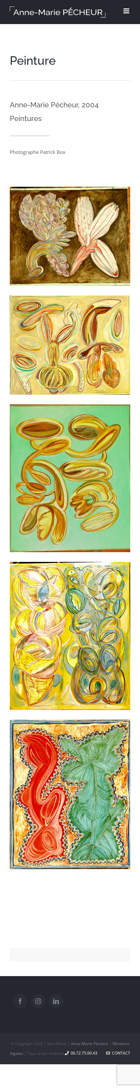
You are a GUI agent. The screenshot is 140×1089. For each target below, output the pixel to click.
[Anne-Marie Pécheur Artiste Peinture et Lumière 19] (70, 192)
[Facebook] (20, 1001)
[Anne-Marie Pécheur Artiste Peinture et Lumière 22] (70, 410)
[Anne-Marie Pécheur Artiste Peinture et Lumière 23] (70, 567)
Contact (120, 1053)
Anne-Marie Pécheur (89, 1043)
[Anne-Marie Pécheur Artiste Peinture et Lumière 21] (70, 301)
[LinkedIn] (56, 1001)
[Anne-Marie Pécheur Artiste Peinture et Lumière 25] (70, 725)
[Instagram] (38, 1001)
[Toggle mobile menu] (126, 10)
